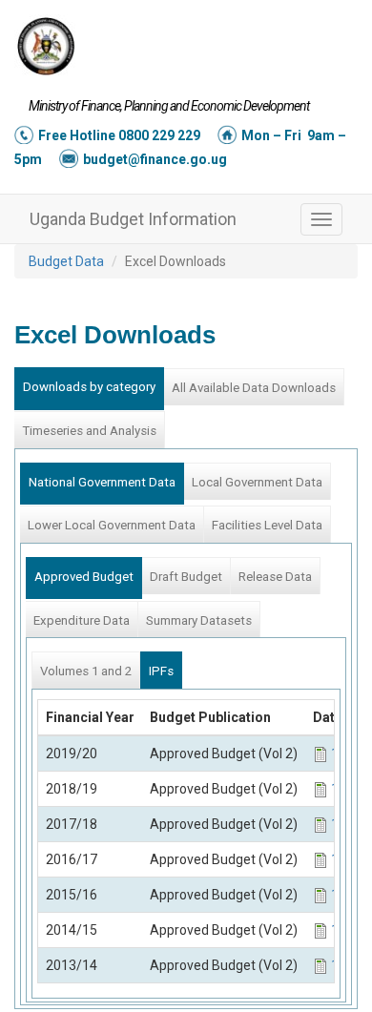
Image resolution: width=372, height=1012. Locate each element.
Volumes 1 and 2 (86, 671)
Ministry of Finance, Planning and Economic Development (169, 106)
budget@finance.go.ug (155, 159)
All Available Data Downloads (254, 388)
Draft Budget (186, 576)
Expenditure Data (81, 620)
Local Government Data (257, 482)
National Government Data (102, 482)
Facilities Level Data (267, 525)
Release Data (275, 576)
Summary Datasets (199, 620)
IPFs (161, 671)
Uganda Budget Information (133, 219)
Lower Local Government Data (112, 525)
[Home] (45, 45)
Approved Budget (84, 576)
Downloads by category (89, 387)
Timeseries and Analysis (89, 430)
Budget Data (66, 261)
